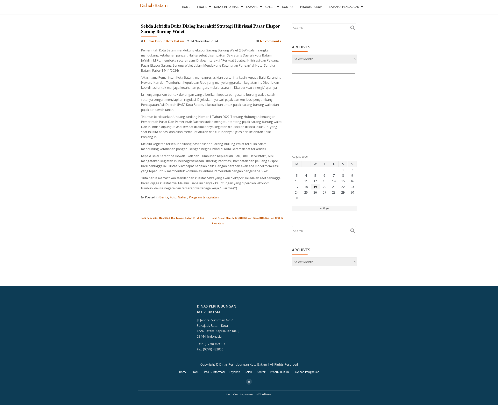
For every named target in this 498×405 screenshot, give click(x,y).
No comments (270, 41)
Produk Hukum (311, 6)
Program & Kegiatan (204, 197)
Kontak (287, 6)
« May (324, 208)
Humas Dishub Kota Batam (164, 41)
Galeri (270, 6)
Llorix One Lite (235, 394)
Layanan (252, 6)
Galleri (182, 197)
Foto (173, 197)
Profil (202, 6)
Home (186, 6)
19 (315, 187)
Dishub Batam (154, 5)
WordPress (265, 394)
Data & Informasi (226, 6)
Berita (163, 197)
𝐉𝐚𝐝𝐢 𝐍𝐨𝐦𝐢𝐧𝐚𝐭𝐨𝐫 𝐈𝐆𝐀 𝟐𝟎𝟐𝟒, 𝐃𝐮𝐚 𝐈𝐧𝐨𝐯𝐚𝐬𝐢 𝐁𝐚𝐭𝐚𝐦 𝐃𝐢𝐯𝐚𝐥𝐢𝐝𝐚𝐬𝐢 (172, 218)
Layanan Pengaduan (344, 6)
